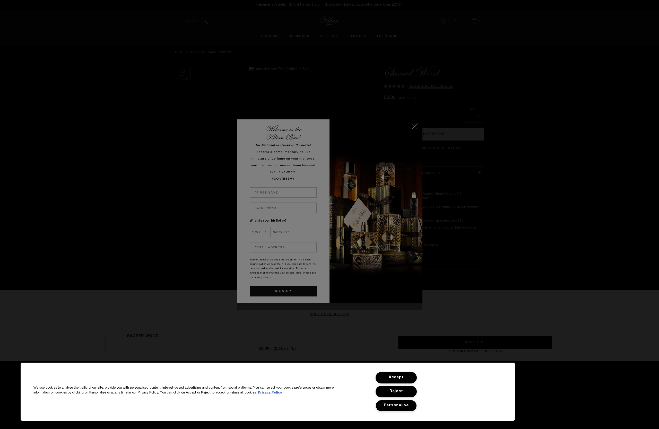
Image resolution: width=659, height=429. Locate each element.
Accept (396, 377)
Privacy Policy (270, 393)
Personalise (396, 405)
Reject (396, 391)
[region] (268, 392)
